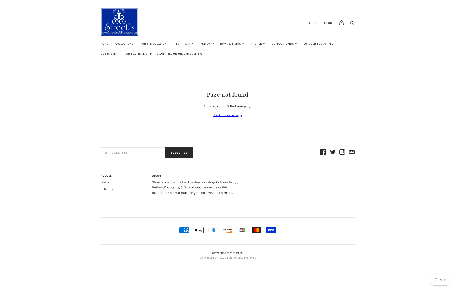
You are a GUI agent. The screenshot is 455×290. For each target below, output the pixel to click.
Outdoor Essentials (318, 43)
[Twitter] (333, 152)
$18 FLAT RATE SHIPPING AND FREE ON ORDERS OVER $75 (164, 53)
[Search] (352, 24)
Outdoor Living (283, 43)
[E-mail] (352, 152)
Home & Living (230, 43)
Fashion (205, 43)
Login (328, 23)
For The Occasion (154, 43)
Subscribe (179, 152)
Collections (124, 43)
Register (107, 189)
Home (104, 43)
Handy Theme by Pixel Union (215, 257)
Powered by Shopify (244, 257)
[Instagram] (342, 152)
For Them (183, 43)
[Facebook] (323, 152)
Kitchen (256, 43)
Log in (105, 182)
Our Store (108, 53)
